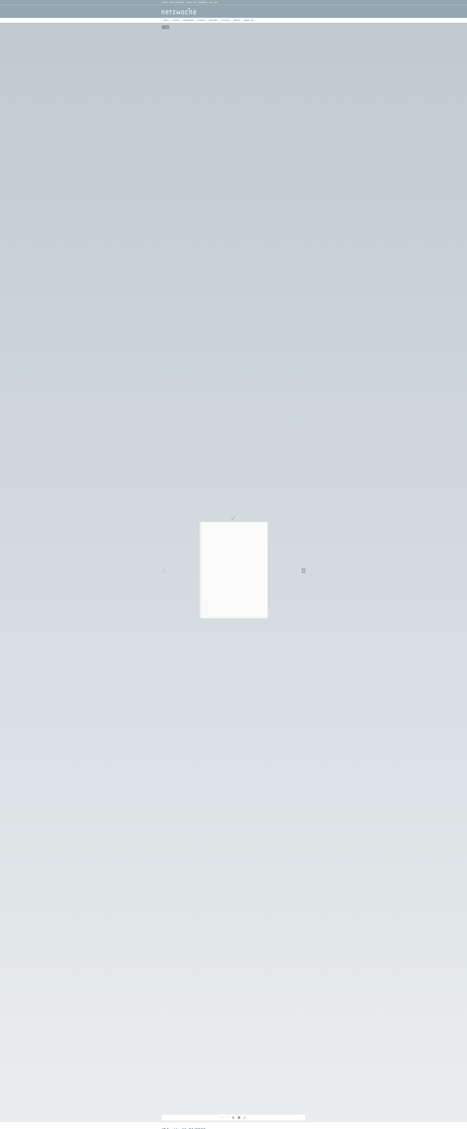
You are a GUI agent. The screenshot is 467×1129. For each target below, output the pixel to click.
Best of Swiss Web (177, 2)
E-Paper (189, 2)
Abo (195, 2)
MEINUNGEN (188, 20)
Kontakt (165, 2)
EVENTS (237, 20)
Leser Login (213, 2)
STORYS (175, 20)
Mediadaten (202, 2)
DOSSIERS (213, 20)
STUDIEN (201, 20)
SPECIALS (225, 20)
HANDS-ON (248, 20)
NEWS (166, 20)
